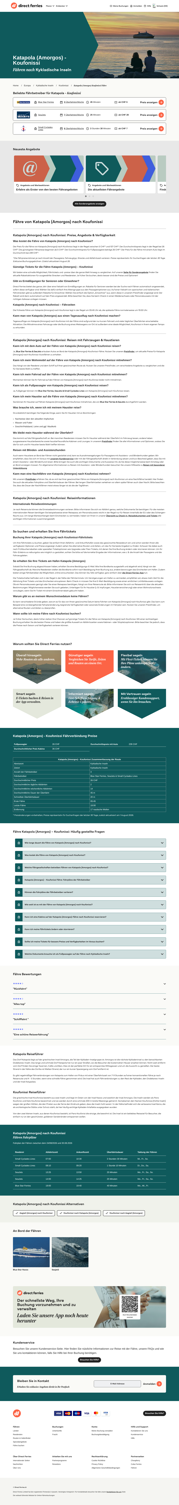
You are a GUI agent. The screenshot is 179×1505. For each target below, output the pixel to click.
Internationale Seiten (21, 1460)
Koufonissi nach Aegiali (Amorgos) (126, 1213)
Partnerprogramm (59, 1460)
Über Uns (17, 1468)
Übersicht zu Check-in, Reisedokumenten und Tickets (131, 516)
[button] (90, 843)
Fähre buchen (18, 1445)
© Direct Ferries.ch (20, 1487)
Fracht (55, 1434)
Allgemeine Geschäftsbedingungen (106, 1468)
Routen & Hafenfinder (22, 1438)
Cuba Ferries (136, 1464)
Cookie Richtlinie (98, 1460)
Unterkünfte (57, 1431)
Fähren (134, 1468)
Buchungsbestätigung (100, 1434)
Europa (27, 86)
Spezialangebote (20, 1442)
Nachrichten (18, 1464)
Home (16, 86)
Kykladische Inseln (44, 86)
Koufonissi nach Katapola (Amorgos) (81, 1213)
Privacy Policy (97, 1464)
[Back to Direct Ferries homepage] (26, 5)
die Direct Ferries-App (133, 573)
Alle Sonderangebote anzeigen (89, 204)
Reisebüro (56, 1464)
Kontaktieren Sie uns (139, 1431)
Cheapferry (135, 1460)
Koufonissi (64, 86)
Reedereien (17, 1434)
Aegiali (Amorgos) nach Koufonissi (36, 1213)
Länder (16, 1431)
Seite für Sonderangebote (135, 272)
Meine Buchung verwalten (102, 1431)
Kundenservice (137, 1434)
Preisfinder (129, 351)
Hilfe (133, 1438)
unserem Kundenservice (62, 459)
